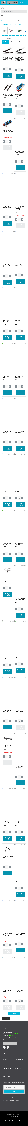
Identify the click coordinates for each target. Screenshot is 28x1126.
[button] (3, 2)
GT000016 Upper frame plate (7, 578)
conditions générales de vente (14, 1114)
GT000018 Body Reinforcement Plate (7, 655)
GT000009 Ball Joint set (19, 377)
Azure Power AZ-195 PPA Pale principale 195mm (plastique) (8, 58)
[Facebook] (4, 1047)
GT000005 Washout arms (18, 265)
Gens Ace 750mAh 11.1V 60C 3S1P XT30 (8, 131)
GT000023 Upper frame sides (20, 767)
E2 (4, 35)
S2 (19, 35)
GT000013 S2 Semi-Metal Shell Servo (19, 488)
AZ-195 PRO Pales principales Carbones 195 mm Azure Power (19, 59)
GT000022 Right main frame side (7, 746)
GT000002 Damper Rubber (7, 207)
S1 (11, 35)
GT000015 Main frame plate (19, 544)
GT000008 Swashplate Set (7, 377)
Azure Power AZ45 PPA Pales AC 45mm (8, 95)
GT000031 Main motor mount (19, 991)
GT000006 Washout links (6, 321)
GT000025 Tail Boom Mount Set (19, 822)
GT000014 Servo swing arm (7, 544)
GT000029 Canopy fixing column (20, 934)
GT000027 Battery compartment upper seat (20, 878)
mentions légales (14, 1116)
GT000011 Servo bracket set (19, 432)
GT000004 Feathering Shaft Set (7, 265)
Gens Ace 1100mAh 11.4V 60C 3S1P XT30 (20, 95)
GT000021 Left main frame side (19, 711)
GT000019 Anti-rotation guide (19, 654)
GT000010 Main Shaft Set (7, 432)
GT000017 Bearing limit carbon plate (20, 599)
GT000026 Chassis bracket (8, 857)
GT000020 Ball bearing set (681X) (7, 711)
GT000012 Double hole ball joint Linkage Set (7, 488)
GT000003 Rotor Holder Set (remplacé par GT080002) (19, 208)
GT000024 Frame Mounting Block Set (8, 822)
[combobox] (14, 11)
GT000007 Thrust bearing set (20, 321)
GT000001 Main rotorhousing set (19, 152)
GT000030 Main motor (7, 991)
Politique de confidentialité (14, 1118)
